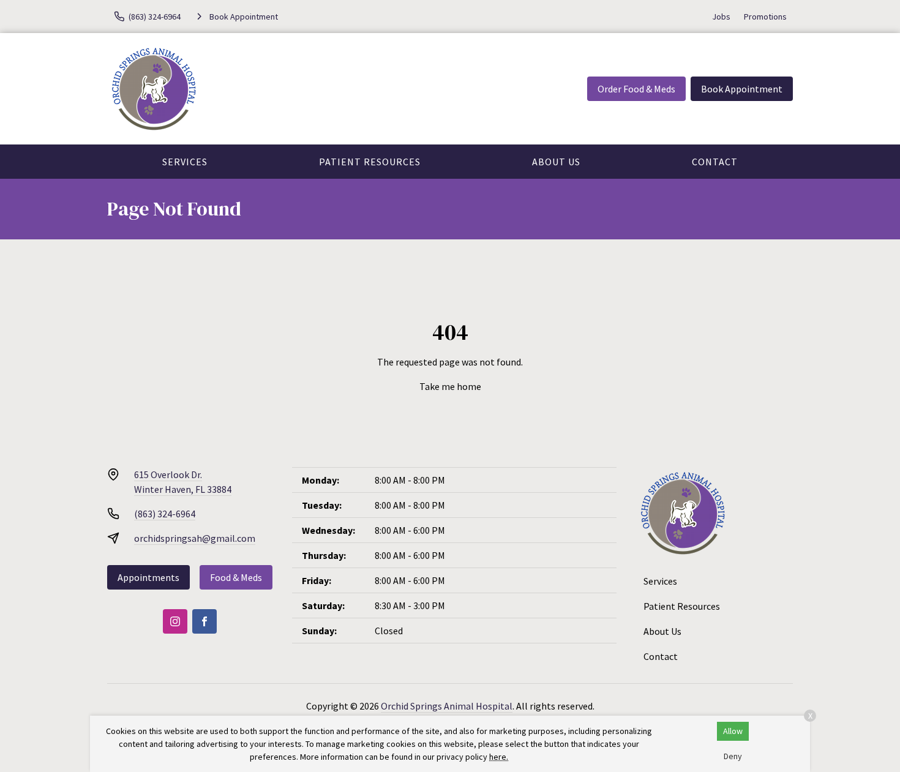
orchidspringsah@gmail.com (194, 538)
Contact (715, 162)
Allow (733, 730)
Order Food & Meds (636, 89)
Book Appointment (741, 89)
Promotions (765, 16)
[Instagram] (175, 621)
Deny (733, 756)
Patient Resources (370, 162)
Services (185, 162)
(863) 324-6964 (164, 514)
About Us (556, 162)
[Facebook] (204, 621)
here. (498, 756)
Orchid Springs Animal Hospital (446, 706)
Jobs (721, 16)
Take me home (450, 386)
